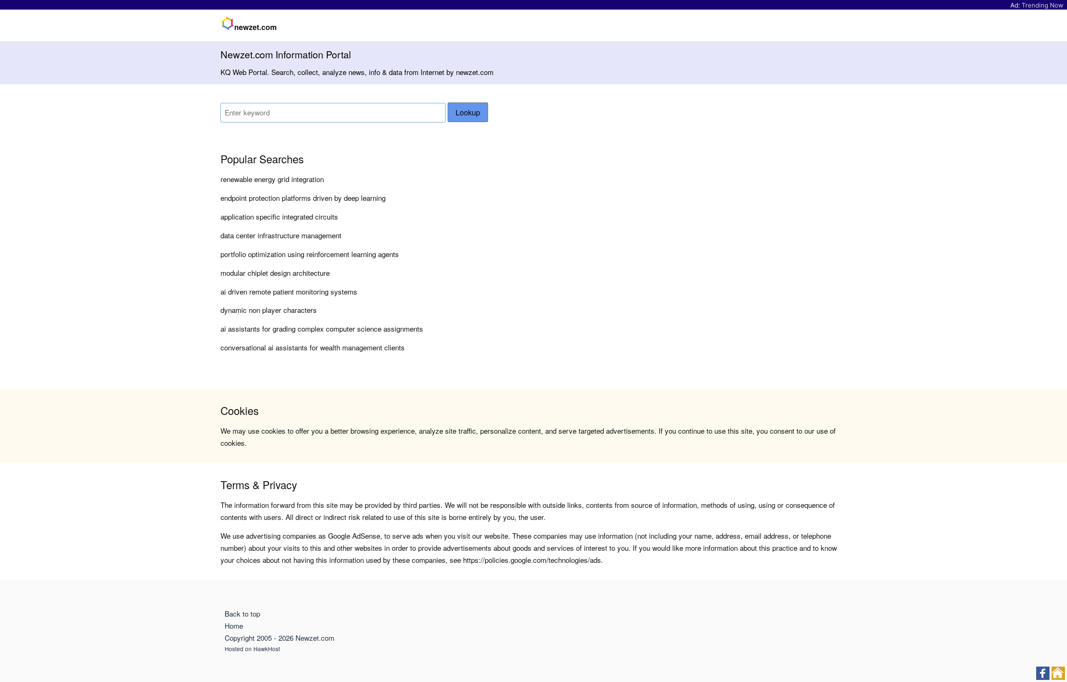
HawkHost (266, 649)
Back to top (242, 613)
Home (234, 625)
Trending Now (1042, 5)
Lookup (468, 112)
